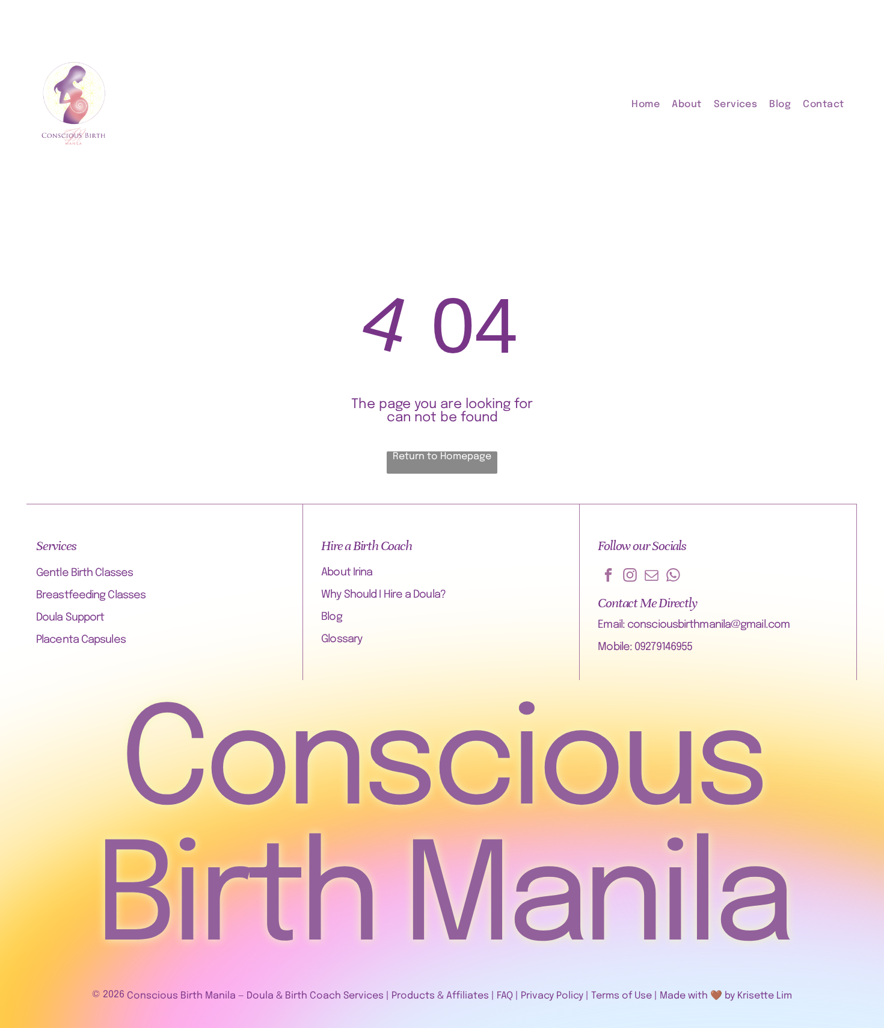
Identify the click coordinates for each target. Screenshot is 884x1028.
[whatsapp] (673, 577)
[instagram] (629, 577)
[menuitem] (651, 104)
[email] (651, 577)
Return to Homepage (442, 456)
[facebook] (608, 577)
